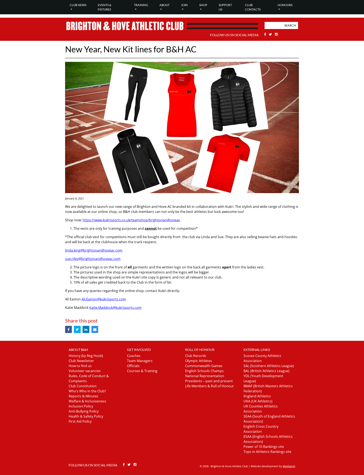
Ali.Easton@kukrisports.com (104, 299)
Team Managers (140, 360)
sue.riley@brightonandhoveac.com (92, 258)
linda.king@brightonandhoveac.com (93, 250)
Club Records (195, 355)
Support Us (225, 7)
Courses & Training (142, 371)
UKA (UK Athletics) (258, 401)
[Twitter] (271, 34)
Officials (133, 366)
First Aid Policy (80, 421)
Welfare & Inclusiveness (87, 401)
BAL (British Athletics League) (266, 371)
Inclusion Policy (81, 406)
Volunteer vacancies (85, 371)
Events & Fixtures (104, 7)
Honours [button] (285, 5)
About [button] (164, 5)
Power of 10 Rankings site (264, 446)
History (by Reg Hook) (86, 355)
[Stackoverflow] (276, 34)
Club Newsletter (81, 360)
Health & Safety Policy (86, 416)
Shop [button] (203, 5)
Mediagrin (289, 466)
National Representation (204, 376)
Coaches (134, 355)
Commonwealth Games (203, 366)
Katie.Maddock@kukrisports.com (115, 307)
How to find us (80, 366)
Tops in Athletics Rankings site (267, 451)
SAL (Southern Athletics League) (269, 366)
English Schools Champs (204, 371)
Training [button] (141, 5)
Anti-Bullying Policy (84, 411)
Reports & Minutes (83, 396)
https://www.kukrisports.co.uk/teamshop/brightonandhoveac (131, 220)
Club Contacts (253, 7)
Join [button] (184, 5)
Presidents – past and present (209, 381)
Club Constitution (82, 386)
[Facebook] (265, 34)
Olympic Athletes (198, 360)
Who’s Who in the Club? (87, 391)
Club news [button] (78, 5)
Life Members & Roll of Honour (209, 386)
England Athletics (257, 396)
